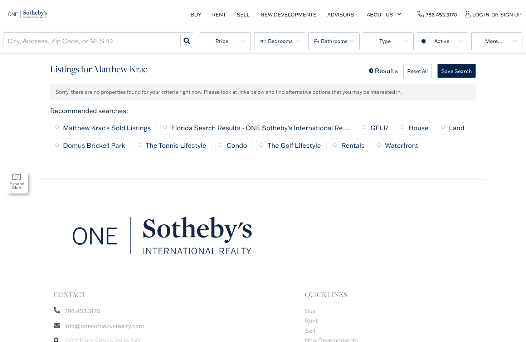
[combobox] (8, 41)
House (418, 128)
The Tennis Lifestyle (176, 145)
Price (221, 41)
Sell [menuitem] (243, 14)
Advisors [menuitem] (340, 14)
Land (456, 128)
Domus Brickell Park (94, 145)
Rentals (353, 145)
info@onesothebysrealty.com (104, 326)
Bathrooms (334, 41)
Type (385, 41)
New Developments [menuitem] (288, 14)
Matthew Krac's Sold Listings (107, 128)
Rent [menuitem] (219, 14)
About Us (380, 14)
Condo (237, 145)
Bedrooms (280, 41)
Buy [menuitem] (195, 14)
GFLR (379, 128)
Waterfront (401, 145)
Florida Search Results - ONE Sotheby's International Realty (260, 128)
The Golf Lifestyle (294, 145)
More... (493, 41)
